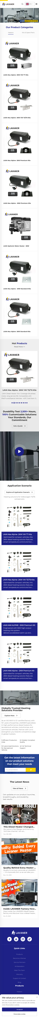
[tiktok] (29, 939)
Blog (19, 982)
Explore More (9, 716)
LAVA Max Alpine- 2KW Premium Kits (19, 390)
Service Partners (19, 962)
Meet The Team (19, 970)
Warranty (19, 974)
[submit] (31, 770)
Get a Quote (17, 426)
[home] (8, 4)
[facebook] (9, 939)
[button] (18, 22)
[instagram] (23, 939)
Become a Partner (19, 958)
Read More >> (19, 347)
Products (19, 954)
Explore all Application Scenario (18, 492)
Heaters (19, 992)
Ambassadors (19, 966)
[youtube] (16, 939)
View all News (18, 788)
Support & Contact (19, 978)
